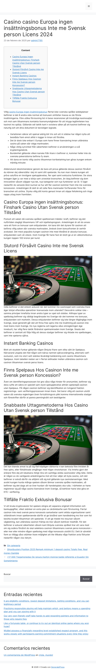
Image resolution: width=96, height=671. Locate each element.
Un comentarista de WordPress (19, 655)
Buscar (7, 574)
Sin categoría (13, 545)
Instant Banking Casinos (24, 76)
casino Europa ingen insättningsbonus (28, 112)
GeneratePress (57, 667)
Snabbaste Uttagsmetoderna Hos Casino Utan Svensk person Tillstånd (28, 91)
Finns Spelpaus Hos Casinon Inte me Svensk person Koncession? (26, 82)
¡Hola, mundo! (46, 655)
